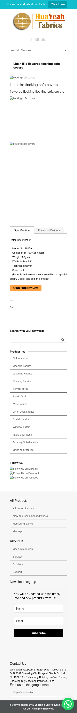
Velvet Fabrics (21, 388)
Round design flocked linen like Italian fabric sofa (12, 316)
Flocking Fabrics (22, 381)
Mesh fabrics (20, 404)
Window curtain (21, 427)
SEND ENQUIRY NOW (25, 288)
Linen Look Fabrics (23, 411)
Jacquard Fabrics (22, 373)
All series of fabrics (23, 508)
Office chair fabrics (23, 449)
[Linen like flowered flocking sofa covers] (38, 77)
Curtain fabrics (21, 419)
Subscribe (38, 633)
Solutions (18, 564)
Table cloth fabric (22, 434)
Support (17, 571)
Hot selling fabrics (23, 523)
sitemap (17, 531)
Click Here (58, 4)
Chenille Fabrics (22, 365)
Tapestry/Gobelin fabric (26, 442)
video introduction (23, 549)
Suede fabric (20, 396)
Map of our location (23, 692)
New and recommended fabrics (30, 516)
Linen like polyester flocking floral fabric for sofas (17, 316)
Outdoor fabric (21, 358)
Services (18, 556)
